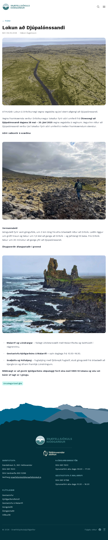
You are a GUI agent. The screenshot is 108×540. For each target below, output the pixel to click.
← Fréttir (6, 21)
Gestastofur (8, 495)
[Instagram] (104, 529)
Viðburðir (6, 515)
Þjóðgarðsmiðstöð (11, 499)
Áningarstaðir (8, 511)
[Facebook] (99, 529)
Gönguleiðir (7, 507)
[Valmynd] (104, 6)
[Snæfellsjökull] (16, 6)
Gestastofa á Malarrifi (12, 503)
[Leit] (98, 6)
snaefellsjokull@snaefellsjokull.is (26, 477)
